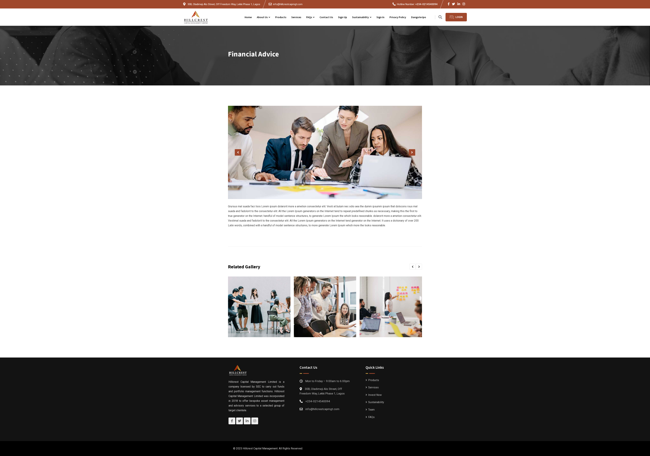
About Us (262, 17)
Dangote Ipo (418, 17)
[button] (238, 152)
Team (371, 409)
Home (248, 17)
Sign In (380, 17)
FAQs (309, 17)
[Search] (440, 17)
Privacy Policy (397, 17)
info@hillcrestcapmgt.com (287, 4)
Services (296, 17)
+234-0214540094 (426, 4)
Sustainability (360, 17)
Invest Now (375, 394)
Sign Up (342, 17)
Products (280, 17)
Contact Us (326, 17)
